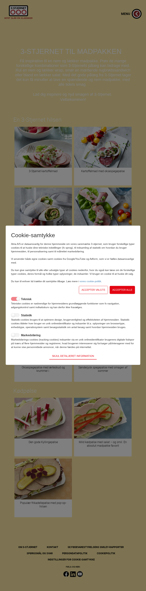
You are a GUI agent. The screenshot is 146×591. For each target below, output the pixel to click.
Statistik (26, 315)
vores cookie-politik (90, 281)
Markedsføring (31, 335)
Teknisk (26, 299)
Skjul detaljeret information (73, 356)
